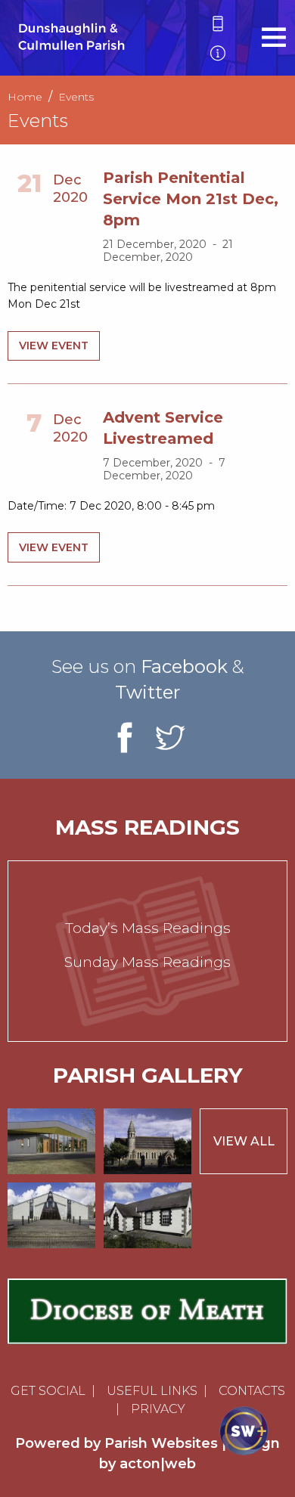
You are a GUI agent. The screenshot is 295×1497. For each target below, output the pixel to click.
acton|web (158, 1463)
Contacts (252, 1391)
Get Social (48, 1391)
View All (244, 1141)
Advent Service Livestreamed (163, 428)
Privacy (158, 1409)
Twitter (147, 692)
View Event (53, 345)
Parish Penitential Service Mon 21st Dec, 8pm (190, 199)
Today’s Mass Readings (148, 928)
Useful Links (152, 1391)
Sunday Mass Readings (147, 962)
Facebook (184, 666)
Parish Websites (161, 1443)
